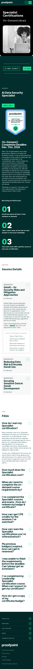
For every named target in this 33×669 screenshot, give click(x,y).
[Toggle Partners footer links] (30, 623)
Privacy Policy (5, 653)
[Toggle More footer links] (30, 633)
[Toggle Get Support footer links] (30, 628)
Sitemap (4, 656)
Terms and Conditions (8, 650)
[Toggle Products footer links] (30, 618)
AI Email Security (11, 68)
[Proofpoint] (7, 2)
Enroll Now (7, 105)
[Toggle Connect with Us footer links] (30, 638)
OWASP (12, 325)
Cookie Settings (6, 660)
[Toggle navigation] (30, 2)
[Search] (26, 2)
